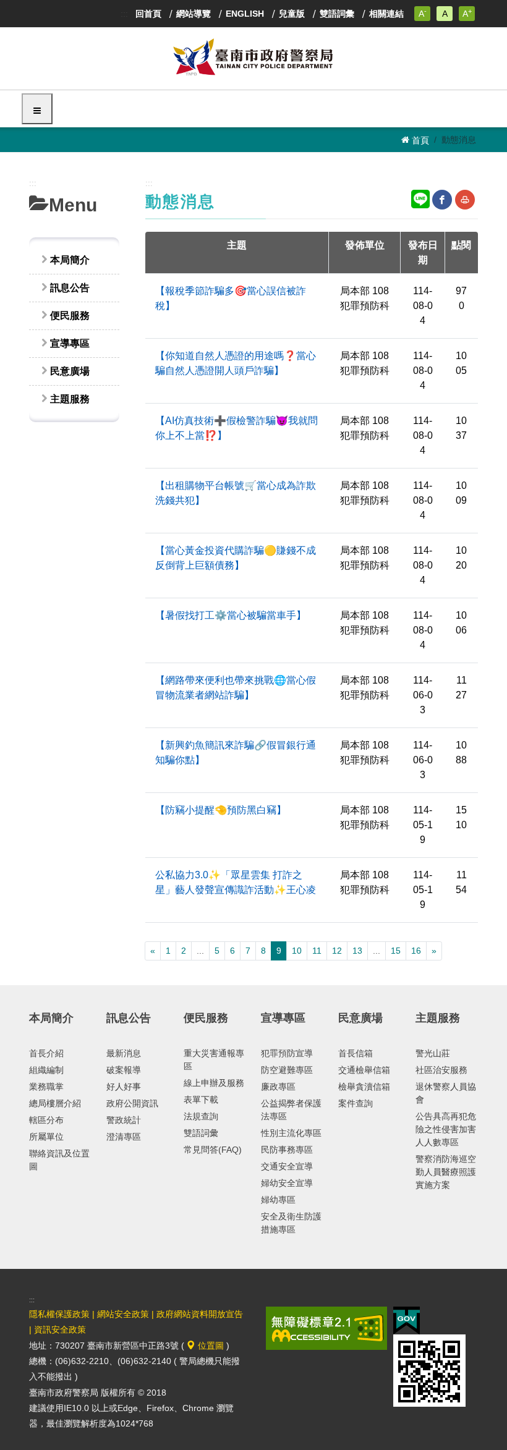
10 (297, 951)
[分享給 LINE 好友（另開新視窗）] (420, 198)
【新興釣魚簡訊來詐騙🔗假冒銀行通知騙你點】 (235, 752)
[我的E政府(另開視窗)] (406, 1320)
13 (357, 951)
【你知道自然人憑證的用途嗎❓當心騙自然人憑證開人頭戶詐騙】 (235, 363)
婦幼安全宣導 (287, 1183)
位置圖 (209, 1345)
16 (416, 951)
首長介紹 (46, 1053)
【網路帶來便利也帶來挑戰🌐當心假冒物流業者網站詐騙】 (235, 687)
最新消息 (123, 1053)
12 (337, 951)
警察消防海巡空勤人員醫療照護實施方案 (445, 1172)
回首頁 (148, 14)
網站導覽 (193, 14)
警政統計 (123, 1120)
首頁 (419, 140)
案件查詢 (355, 1103)
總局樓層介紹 (55, 1103)
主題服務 (70, 399)
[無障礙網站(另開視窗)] (326, 1327)
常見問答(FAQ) (213, 1150)
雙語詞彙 (337, 14)
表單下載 (201, 1099)
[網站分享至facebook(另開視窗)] (442, 200)
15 (396, 951)
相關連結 (386, 14)
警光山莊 (432, 1053)
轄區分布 (46, 1120)
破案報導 (123, 1070)
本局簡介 (70, 260)
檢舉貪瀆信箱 (364, 1087)
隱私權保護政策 (59, 1314)
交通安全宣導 (287, 1166)
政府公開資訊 (132, 1103)
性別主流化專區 (291, 1133)
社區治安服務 (441, 1070)
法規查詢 (201, 1116)
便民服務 (70, 315)
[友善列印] (465, 200)
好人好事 (123, 1087)
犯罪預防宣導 (287, 1053)
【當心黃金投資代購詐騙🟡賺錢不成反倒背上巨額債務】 (235, 557)
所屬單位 (46, 1137)
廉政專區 (278, 1087)
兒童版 (292, 14)
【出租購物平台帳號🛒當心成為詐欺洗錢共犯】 (235, 493)
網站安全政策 (123, 1314)
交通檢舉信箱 (364, 1070)
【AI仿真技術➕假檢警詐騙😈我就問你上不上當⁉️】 (236, 428)
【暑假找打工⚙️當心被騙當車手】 (230, 615)
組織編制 (46, 1070)
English (245, 14)
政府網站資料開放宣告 (199, 1314)
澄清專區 (123, 1137)
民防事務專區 (287, 1150)
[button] (37, 108)
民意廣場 (70, 371)
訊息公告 (70, 287)
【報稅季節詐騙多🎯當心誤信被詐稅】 (230, 298)
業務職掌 (46, 1087)
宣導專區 (70, 343)
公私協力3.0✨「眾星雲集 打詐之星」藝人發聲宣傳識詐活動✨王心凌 (235, 882)
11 (317, 951)
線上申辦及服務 (214, 1083)
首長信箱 (355, 1053)
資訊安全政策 (60, 1329)
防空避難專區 (287, 1070)
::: (124, 14)
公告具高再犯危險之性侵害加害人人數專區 (445, 1129)
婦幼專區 (278, 1200)
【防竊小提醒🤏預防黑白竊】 (220, 810)
